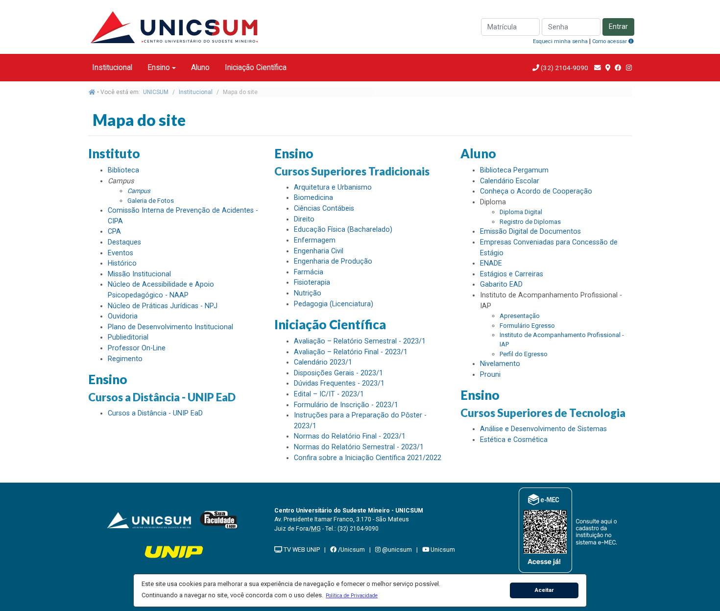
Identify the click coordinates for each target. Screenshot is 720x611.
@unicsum (396, 549)
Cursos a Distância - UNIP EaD (155, 413)
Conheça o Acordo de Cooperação (536, 191)
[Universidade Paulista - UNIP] (173, 551)
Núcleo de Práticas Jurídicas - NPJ (162, 306)
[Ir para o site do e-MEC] (569, 530)
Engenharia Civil (318, 251)
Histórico (122, 263)
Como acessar (610, 41)
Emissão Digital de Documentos (530, 231)
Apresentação (520, 315)
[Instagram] (629, 68)
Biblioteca (123, 170)
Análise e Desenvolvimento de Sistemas (543, 429)
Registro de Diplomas (530, 221)
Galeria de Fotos (150, 200)
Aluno (200, 67)
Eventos (120, 253)
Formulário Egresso (527, 325)
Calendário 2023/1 (323, 362)
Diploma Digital (521, 212)
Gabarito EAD (501, 284)
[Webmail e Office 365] (597, 68)
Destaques (124, 242)
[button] (352, 595)
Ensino (158, 67)
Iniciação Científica (256, 67)
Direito (304, 219)
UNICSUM (155, 92)
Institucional (112, 67)
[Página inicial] (92, 92)
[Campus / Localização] (607, 68)
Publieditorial (128, 337)
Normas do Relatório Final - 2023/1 (350, 436)
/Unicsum (350, 549)
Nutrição (307, 293)
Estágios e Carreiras (511, 274)
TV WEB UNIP (301, 549)
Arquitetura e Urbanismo (333, 187)
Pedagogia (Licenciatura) (333, 304)
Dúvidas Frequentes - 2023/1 (339, 383)
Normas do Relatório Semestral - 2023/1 (359, 447)
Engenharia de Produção (333, 261)
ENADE (491, 263)
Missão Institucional (139, 274)
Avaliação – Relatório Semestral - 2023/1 (360, 341)
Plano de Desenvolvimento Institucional (170, 327)
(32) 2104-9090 (563, 68)
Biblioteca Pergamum (514, 170)
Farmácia (308, 272)
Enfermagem (315, 240)
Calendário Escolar (509, 181)
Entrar (618, 27)
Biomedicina (313, 198)
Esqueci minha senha (560, 41)
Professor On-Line (137, 348)
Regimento (125, 359)
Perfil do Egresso (524, 354)
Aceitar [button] (544, 590)
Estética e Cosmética (514, 440)
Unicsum (442, 549)
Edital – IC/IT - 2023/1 (329, 394)
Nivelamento (500, 364)
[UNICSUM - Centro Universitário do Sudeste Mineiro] (149, 519)
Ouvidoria (123, 316)
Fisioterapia (312, 282)
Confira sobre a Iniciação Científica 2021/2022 (367, 458)
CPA (114, 231)
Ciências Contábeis (324, 208)
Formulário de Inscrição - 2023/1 (346, 405)
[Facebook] (618, 68)
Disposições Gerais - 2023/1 (338, 373)
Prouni (490, 374)
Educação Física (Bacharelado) (343, 229)
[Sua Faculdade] (218, 519)
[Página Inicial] (174, 26)
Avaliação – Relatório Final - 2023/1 (351, 352)
